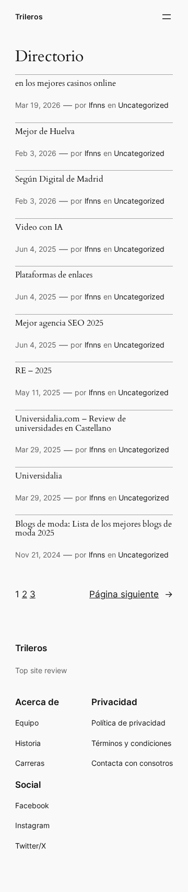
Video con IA (39, 227)
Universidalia (38, 476)
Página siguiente (131, 594)
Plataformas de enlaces (53, 275)
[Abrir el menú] (166, 16)
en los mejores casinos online (65, 83)
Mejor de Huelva (45, 132)
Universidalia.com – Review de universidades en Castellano (70, 424)
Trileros (29, 16)
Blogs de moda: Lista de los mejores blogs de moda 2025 (93, 529)
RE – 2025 (33, 371)
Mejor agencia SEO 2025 (59, 323)
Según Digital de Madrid (59, 179)
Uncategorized (143, 105)
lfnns (97, 105)
